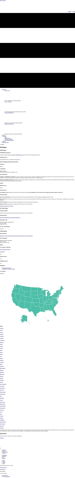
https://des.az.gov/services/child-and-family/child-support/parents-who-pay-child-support (16, 235)
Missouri (1, 376)
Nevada (1, 382)
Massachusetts (2, 368)
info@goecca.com (3, 467)
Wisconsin (2, 425)
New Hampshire (3, 384)
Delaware (2, 342)
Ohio (1, 396)
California (2, 336)
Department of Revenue (6, 267)
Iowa (1, 356)
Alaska (1, 330)
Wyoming (2, 427)
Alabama (1, 328)
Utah (1, 414)
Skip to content (3, 0)
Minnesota (2, 372)
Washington (2, 420)
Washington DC (3, 421)
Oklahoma (2, 398)
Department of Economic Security (8, 268)
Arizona (1, 332)
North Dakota (2, 394)
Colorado (1, 338)
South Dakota (2, 408)
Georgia (1, 346)
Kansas (1, 358)
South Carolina (3, 406)
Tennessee (2, 410)
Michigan (2, 370)
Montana (1, 378)
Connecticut (2, 340)
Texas (1, 412)
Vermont (1, 416)
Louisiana (2, 362)
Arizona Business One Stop (5, 249)
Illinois (1, 352)
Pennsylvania (2, 402)
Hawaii (1, 348)
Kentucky (2, 360)
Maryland (2, 366)
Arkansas (1, 334)
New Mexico (2, 388)
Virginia (1, 418)
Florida (1, 344)
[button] (2, 437)
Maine (1, 364)
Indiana (1, 354)
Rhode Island (2, 404)
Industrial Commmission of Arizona (6, 206)
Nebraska (2, 380)
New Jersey (2, 386)
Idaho (1, 350)
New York (2, 390)
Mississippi (2, 374)
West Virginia (2, 423)
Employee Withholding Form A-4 (18, 154)
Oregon (1, 400)
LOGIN (74, 11)
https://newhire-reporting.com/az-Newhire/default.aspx (10, 217)
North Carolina (3, 392)
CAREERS (69, 11)
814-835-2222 (2, 469)
